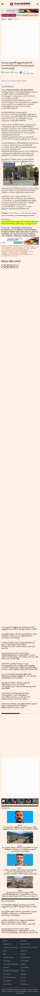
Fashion (23, 974)
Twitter (22, 213)
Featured (5, 808)
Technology (24, 961)
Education (6, 961)
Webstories (24, 984)
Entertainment (25, 957)
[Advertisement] (20, 40)
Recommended (7, 901)
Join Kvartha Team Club (29, 947)
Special (23, 981)
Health (22, 954)
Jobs (4, 954)
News (10, 19)
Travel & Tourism (9, 978)
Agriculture (7, 981)
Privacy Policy (25, 944)
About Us (23, 941)
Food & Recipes (8, 957)
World (17, 19)
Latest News (7, 984)
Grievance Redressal (10, 947)
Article (22, 978)
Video (22, 971)
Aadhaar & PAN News (11, 964)
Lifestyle (6, 968)
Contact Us (7, 944)
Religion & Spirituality (11, 971)
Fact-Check (7, 974)
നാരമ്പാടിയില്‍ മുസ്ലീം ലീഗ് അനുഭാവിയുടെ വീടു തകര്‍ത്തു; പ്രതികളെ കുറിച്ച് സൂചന (19, 223)
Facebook (13, 213)
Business (23, 951)
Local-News (24, 968)
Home (3, 19)
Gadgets (23, 964)
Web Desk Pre (8, 81)
